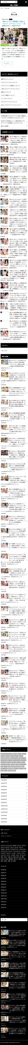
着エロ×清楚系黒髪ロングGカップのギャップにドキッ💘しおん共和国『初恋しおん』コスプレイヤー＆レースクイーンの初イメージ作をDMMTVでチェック (13, 392)
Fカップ (24, 753)
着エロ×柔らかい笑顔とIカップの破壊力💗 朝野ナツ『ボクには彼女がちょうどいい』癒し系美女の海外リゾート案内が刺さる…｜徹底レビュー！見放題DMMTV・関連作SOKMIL (14, 191)
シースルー (23, 760)
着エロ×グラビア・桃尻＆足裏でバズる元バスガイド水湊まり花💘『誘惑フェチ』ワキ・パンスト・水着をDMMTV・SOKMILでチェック (13, 662)
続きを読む (6, 63)
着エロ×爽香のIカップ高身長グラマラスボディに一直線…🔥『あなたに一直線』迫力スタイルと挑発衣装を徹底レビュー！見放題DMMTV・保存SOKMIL (14, 140)
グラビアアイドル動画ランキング (10, 85)
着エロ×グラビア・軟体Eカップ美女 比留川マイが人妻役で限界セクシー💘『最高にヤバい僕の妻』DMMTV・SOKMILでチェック (13, 675)
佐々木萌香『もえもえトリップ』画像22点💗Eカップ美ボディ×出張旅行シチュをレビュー (13, 547)
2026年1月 (4, 802)
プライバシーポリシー (6, 836)
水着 (9, 766)
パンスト (14, 762)
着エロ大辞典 (4, 126)
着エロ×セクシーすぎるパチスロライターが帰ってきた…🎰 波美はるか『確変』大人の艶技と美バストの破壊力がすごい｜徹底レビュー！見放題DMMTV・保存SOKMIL (14, 243)
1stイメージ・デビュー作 (6, 753)
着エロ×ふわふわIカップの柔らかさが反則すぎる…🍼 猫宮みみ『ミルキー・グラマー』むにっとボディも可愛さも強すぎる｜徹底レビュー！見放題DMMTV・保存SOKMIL (14, 203)
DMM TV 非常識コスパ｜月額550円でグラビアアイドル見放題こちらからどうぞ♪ (13, 122)
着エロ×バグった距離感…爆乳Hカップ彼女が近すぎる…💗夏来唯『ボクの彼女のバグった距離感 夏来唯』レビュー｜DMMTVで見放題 (14, 169)
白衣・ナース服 (4, 768)
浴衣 (18, 766)
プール (8, 764)
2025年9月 (4, 815)
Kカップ (21, 755)
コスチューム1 (22, 758)
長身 (14, 770)
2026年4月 (4, 793)
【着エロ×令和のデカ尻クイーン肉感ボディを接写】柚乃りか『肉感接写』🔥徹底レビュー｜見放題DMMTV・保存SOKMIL (18, 306)
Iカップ (12, 755)
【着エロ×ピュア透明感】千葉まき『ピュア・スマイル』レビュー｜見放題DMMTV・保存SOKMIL (13, 24)
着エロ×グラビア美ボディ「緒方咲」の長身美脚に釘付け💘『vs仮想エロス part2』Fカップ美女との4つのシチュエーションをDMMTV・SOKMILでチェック (13, 573)
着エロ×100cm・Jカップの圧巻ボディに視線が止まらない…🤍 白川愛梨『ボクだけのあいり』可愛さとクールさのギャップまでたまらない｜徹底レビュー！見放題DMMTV (14, 222)
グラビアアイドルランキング (9, 82)
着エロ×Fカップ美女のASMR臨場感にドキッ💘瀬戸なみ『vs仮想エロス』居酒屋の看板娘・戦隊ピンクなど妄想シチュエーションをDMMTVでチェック (13, 455)
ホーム (3, 8)
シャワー (10, 760)
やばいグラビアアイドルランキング (11, 105)
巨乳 (2, 766)
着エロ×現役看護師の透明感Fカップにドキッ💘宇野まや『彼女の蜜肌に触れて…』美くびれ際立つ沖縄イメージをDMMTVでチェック (13, 417)
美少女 (5, 770)
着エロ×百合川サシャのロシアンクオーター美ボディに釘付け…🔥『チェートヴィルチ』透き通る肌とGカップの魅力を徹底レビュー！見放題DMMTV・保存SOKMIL (14, 297)
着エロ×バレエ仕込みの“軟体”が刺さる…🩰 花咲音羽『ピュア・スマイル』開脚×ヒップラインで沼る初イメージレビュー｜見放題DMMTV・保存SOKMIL (14, 264)
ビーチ (23, 762)
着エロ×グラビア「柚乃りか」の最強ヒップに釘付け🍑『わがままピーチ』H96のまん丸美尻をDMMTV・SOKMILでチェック (13, 586)
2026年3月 (4, 796)
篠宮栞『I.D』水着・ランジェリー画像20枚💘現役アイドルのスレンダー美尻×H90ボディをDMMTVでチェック (13, 739)
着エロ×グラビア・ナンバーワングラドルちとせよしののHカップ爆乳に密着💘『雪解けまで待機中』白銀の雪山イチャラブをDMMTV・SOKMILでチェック (13, 611)
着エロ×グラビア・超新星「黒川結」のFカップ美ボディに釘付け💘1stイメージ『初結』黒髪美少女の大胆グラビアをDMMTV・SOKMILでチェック (13, 624)
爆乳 (23, 766)
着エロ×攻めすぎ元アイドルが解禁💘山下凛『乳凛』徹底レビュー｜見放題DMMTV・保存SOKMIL (18, 160)
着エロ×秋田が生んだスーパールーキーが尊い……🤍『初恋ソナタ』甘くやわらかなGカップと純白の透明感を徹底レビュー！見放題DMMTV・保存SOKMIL (14, 335)
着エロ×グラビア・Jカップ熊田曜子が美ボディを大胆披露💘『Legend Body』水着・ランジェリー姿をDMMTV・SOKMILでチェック (13, 713)
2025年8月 (4, 818)
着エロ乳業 (14, 5)
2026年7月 (4, 783)
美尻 (9, 770)
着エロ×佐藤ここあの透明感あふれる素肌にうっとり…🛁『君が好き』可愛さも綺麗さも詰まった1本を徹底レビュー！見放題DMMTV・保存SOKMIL (14, 253)
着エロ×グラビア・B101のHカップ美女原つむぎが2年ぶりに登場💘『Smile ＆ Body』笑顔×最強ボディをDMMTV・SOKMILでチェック (13, 688)
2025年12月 (4, 805)
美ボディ (21, 768)
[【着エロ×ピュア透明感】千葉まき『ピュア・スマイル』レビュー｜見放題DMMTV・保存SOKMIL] (14, 45)
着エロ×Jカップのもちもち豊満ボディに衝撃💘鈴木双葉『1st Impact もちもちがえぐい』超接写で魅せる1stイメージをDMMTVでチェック (13, 468)
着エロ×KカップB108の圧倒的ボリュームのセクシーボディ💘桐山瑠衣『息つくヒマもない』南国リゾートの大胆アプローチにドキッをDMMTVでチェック (13, 443)
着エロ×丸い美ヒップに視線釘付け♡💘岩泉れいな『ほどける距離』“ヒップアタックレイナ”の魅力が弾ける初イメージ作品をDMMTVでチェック (13, 430)
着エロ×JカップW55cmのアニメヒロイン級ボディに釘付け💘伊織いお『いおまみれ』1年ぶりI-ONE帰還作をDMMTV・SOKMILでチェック (13, 521)
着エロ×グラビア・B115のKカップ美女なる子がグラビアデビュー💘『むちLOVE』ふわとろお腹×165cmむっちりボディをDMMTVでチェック (13, 650)
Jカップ (16, 755)
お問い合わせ (4, 833)
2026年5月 (4, 789)
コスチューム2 (4, 760)
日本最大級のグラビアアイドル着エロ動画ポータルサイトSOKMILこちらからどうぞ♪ (13, 116)
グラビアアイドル (14, 758)
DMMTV (14, 753)
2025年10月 (4, 812)
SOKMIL (2, 758)
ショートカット (16, 760)
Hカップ (7, 755)
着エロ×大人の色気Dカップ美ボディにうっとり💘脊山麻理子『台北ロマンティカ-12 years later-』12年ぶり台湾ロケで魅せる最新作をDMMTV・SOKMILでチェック (13, 534)
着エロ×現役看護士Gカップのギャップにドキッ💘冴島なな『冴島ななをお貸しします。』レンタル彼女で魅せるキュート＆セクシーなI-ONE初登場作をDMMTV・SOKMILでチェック (13, 494)
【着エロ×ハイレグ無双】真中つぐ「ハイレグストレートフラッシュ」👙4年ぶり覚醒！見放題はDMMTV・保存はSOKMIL (18, 212)
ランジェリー (23, 764)
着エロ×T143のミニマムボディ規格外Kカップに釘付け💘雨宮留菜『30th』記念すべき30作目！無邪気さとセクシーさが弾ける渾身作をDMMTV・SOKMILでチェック (13, 378)
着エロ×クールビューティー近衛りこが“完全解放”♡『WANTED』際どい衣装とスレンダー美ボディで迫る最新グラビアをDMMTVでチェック (13, 481)
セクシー (9, 762)
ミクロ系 (13, 764)
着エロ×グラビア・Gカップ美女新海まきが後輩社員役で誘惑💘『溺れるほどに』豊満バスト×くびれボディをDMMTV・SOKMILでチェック (13, 700)
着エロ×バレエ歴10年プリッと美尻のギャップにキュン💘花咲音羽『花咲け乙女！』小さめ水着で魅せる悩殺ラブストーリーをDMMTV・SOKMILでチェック (13, 508)
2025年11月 (4, 809)
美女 (2, 770)
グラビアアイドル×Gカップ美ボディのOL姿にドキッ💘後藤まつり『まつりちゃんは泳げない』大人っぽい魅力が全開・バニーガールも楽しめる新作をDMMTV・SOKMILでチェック (13, 560)
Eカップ (19, 753)
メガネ (17, 764)
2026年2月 (4, 799)
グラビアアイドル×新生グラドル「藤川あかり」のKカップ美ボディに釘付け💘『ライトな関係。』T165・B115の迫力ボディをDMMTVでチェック (13, 599)
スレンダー (3, 762)
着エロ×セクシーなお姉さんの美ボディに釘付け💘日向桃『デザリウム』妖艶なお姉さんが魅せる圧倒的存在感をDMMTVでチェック (13, 365)
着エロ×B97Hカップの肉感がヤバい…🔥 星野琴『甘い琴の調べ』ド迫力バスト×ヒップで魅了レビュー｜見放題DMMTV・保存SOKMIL (14, 324)
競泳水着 (11, 768)
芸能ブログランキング (7, 79)
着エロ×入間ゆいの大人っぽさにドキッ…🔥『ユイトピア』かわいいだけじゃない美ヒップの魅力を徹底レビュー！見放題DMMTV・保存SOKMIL (14, 150)
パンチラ (19, 762)
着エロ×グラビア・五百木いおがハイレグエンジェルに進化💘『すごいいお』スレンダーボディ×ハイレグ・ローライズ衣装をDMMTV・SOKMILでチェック (13, 637)
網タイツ (16, 768)
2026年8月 (4, 780)
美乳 (25, 768)
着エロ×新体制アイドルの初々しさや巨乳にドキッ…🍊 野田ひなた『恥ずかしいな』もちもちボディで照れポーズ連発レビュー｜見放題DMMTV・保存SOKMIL (14, 180)
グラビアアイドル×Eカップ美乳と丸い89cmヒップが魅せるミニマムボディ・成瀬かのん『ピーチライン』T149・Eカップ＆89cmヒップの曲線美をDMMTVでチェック (13, 727)
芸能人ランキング (6, 92)
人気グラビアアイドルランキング (10, 89)
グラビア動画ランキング (8, 95)
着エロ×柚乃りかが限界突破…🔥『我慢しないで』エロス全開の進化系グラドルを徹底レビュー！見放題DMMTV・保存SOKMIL (14, 232)
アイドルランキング (6, 98)
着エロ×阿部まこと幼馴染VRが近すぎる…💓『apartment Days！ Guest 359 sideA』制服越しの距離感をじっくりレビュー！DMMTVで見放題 (14, 286)
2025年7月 (4, 822)
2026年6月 (4, 786)
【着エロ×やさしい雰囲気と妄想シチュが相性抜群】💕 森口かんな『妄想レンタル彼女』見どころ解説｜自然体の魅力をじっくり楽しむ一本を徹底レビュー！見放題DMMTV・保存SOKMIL (14, 275)
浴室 (14, 766)
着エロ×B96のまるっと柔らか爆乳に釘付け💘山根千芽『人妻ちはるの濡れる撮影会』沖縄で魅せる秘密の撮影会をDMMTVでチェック (13, 405)
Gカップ (3, 755)
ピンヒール (3, 764)
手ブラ (5, 766)
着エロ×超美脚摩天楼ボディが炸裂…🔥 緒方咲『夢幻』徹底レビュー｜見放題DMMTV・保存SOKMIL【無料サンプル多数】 (18, 315)
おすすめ (7, 758)
